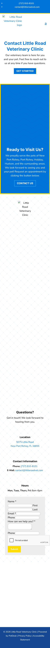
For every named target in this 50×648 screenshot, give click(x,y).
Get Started (25, 70)
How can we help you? (21, 521)
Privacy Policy (24, 635)
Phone (11, 517)
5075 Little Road (25, 442)
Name (12, 501)
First (35, 505)
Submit (14, 549)
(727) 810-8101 (29, 466)
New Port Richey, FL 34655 (25, 446)
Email (12, 513)
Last (35, 509)
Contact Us (25, 183)
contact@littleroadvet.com (29, 470)
